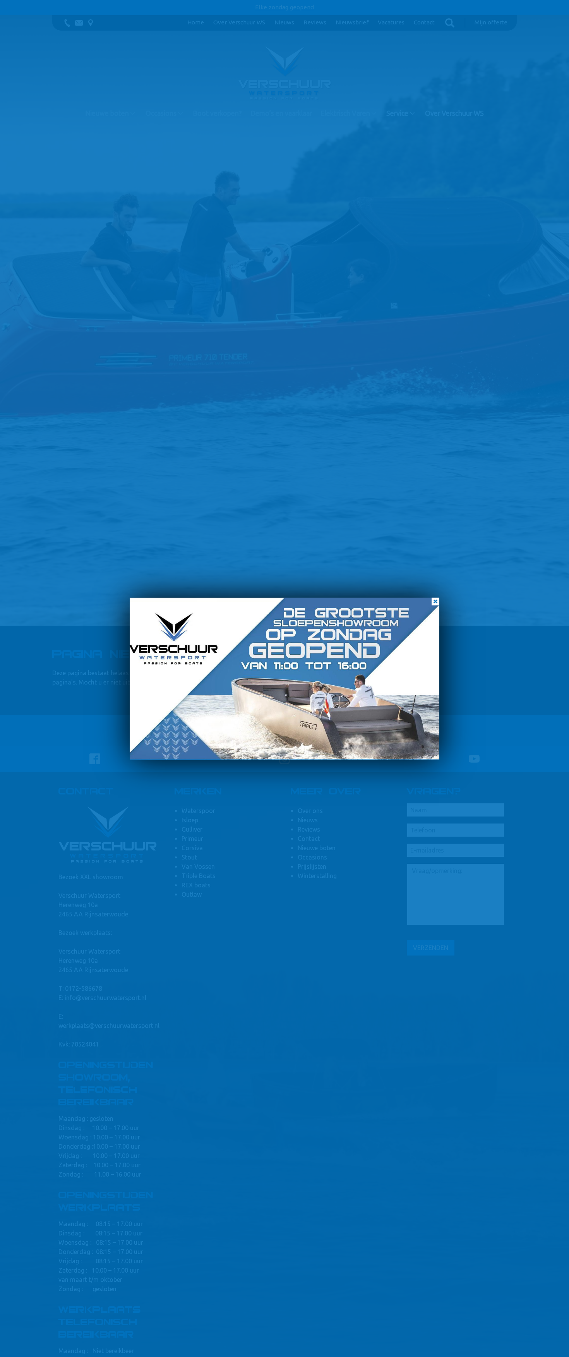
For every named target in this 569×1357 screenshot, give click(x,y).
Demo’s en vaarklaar (281, 113)
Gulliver (192, 829)
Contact (424, 22)
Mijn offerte (491, 22)
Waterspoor (198, 810)
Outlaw (192, 894)
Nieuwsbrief (352, 22)
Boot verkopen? (217, 113)
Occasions (161, 113)
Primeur (192, 838)
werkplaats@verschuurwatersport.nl (108, 1025)
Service (397, 113)
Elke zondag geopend (284, 7)
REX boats (196, 885)
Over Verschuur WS (239, 22)
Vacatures (391, 22)
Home (195, 22)
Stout (189, 857)
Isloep (190, 820)
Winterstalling (317, 875)
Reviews (314, 22)
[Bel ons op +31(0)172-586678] (67, 22)
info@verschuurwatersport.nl (105, 997)
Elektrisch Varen (345, 113)
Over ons (310, 810)
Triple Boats (199, 875)
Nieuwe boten (107, 113)
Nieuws (284, 22)
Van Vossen (198, 866)
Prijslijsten (312, 866)
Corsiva (192, 847)
